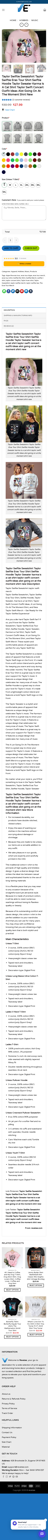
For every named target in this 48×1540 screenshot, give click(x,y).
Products (33, 272)
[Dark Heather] (26, 154)
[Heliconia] (8, 160)
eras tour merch (39, 276)
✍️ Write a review (24, 264)
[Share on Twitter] (13, 291)
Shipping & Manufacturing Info (18, 315)
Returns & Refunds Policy (13, 1399)
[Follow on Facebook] (3, 1477)
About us (6, 1394)
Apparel (14, 272)
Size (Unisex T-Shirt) (11, 179)
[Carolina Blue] (17, 154)
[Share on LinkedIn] (26, 291)
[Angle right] (26, 25)
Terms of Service (9, 1408)
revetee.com (36, 1228)
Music (34, 20)
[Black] (8, 154)
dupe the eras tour (13, 276)
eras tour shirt (7, 278)
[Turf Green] (35, 166)
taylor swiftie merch (18, 283)
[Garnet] (39, 154)
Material (6, 1447)
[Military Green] (39, 160)
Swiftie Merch (31, 278)
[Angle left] (22, 25)
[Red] (17, 166)
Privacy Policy (8, 1403)
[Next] (42, 46)
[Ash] (4, 154)
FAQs (6, 321)
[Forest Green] (35, 154)
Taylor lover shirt (27, 280)
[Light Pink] (26, 160)
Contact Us (7, 1432)
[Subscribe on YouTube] (17, 1477)
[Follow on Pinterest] (13, 1477)
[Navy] (4, 172)
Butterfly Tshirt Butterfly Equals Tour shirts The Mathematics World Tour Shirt (12, 1326)
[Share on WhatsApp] (4, 291)
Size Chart (10, 110)
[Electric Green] (30, 154)
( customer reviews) (21, 100)
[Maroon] (35, 160)
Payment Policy (9, 1437)
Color (4, 149)
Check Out (31, 248)
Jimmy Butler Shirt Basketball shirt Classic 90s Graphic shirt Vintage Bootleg (35, 1276)
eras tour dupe (26, 276)
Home (13, 20)
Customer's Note (9, 200)
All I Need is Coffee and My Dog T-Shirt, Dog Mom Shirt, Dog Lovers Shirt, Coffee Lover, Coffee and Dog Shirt (12, 1278)
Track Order (7, 1413)
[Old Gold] (4, 166)
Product (5, 118)
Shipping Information (12, 1427)
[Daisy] (22, 154)
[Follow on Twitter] (10, 1477)
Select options (12, 1290)
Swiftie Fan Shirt (19, 278)
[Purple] (13, 166)
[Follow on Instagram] (7, 1477)
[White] (39, 166)
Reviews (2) (9, 326)
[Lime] (30, 160)
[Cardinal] (13, 154)
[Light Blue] (22, 160)
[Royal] (22, 166)
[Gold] (4, 160)
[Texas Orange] (30, 166)
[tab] (24, 310)
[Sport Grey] (26, 166)
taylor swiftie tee (32, 283)
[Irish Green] (13, 160)
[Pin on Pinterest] (22, 291)
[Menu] (3, 10)
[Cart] (44, 10)
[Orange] (8, 166)
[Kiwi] (17, 160)
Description (9, 310)
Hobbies (23, 20)
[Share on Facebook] (9, 291)
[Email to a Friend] (17, 291)
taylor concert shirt (13, 280)
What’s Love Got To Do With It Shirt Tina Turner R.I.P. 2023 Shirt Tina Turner (35, 1325)
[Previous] (6, 46)
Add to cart (11, 248)
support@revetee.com (24, 1)
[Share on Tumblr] (31, 291)
